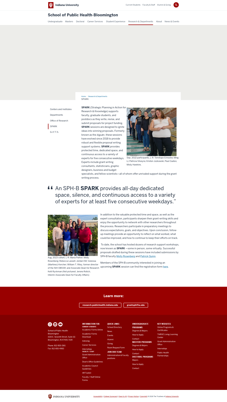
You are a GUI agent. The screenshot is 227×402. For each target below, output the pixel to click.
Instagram (50, 324)
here (165, 266)
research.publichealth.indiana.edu (100, 305)
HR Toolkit (86, 373)
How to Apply (137, 335)
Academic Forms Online (92, 330)
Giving (110, 343)
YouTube (60, 324)
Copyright (143, 396)
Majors (135, 360)
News (109, 331)
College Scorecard (110, 396)
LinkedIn (55, 324)
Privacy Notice (133, 396)
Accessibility (97, 396)
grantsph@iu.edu (136, 305)
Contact (135, 339)
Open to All (123, 396)
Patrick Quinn (148, 256)
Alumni (110, 339)
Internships (87, 349)
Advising (86, 341)
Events (110, 335)
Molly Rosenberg (125, 256)
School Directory (114, 327)
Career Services (89, 345)
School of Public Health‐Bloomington (83, 15)
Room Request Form (116, 347)
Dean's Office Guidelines (92, 362)
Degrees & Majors (140, 330)
